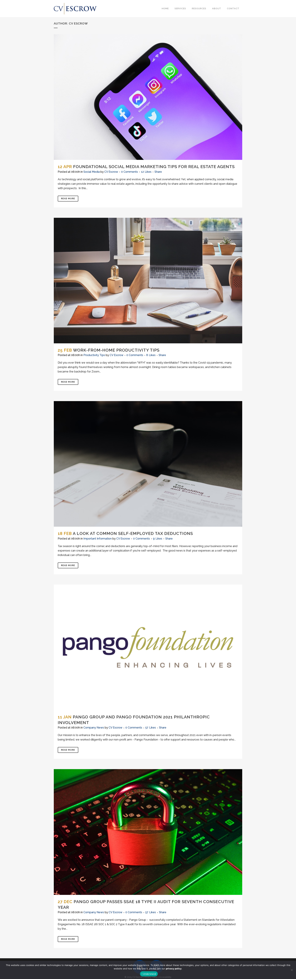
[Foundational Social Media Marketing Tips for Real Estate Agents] (148, 97)
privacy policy (174, 968)
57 (150, 727)
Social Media (91, 171)
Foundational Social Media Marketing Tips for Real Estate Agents (154, 166)
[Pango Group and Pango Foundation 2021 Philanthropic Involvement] (148, 647)
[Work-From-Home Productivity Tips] (148, 280)
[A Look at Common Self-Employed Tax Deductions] (148, 464)
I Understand (149, 973)
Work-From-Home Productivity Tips (116, 350)
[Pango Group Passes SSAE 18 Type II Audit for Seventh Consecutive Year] (148, 832)
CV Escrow (111, 171)
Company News (93, 727)
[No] (291, 970)
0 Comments (129, 171)
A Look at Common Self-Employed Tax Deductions (133, 533)
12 (146, 172)
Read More (68, 198)
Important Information (97, 538)
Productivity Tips (94, 355)
